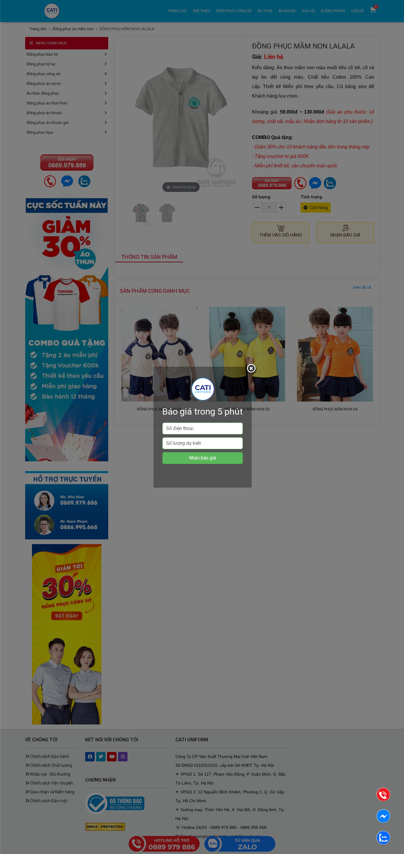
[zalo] (383, 839)
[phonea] (383, 795)
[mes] (383, 817)
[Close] (252, 369)
